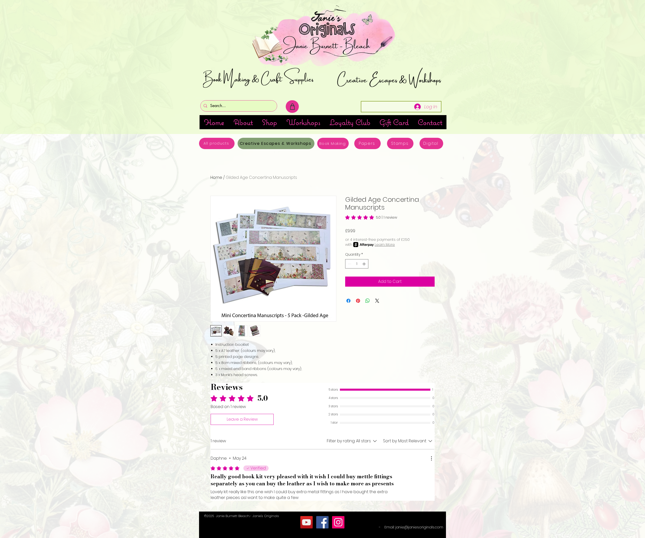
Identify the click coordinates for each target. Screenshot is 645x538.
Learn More (385, 244)
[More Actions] (431, 458)
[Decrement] (349, 263)
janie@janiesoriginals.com (419, 527)
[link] (371, 217)
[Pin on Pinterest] (358, 301)
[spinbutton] (356, 263)
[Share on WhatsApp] (368, 301)
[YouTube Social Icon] (306, 522)
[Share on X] (377, 301)
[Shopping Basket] (292, 106)
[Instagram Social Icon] (338, 522)
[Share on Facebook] (348, 301)
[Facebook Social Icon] (322, 522)
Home (216, 177)
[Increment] (364, 263)
